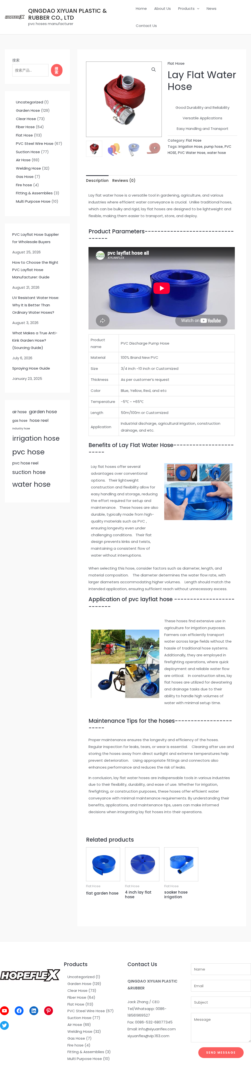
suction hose (29, 472)
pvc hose (28, 452)
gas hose (19, 420)
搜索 (16, 60)
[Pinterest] (48, 1010)
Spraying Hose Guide (31, 368)
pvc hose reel (25, 463)
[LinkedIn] (33, 1010)
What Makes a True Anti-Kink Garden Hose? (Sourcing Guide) (34, 340)
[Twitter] (4, 1025)
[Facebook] (19, 1010)
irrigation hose (36, 438)
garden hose (43, 412)
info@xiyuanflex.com (157, 1029)
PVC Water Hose (191, 152)
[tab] (97, 180)
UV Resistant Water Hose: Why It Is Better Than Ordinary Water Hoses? (35, 305)
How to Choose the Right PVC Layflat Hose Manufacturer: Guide (35, 270)
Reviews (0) (124, 180)
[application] (197, 8)
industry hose (21, 428)
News (211, 8)
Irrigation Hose (190, 146)
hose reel (39, 420)
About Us (162, 8)
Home (141, 8)
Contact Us (146, 25)
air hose (19, 411)
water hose (31, 484)
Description (97, 180)
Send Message (221, 1052)
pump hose (213, 146)
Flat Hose (176, 63)
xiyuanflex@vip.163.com (148, 1035)
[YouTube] (4, 1010)
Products (186, 8)
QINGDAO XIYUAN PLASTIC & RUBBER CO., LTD (67, 14)
